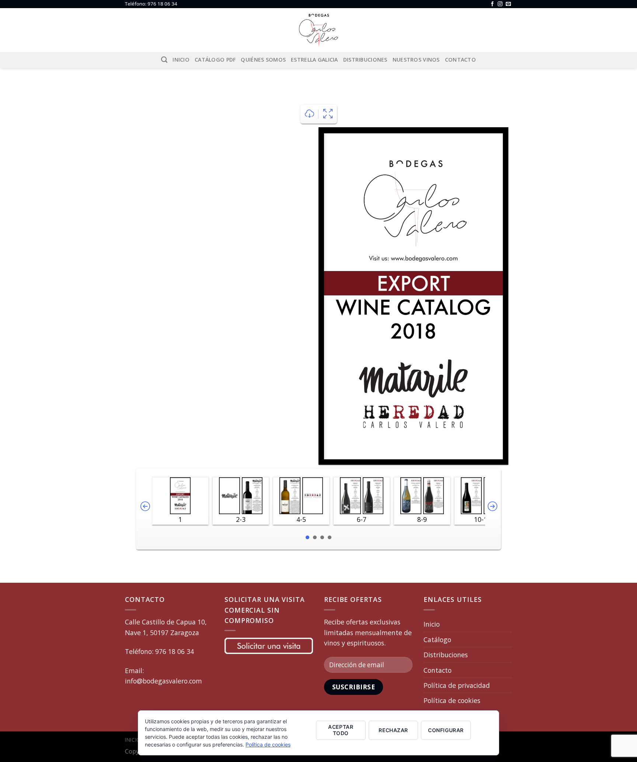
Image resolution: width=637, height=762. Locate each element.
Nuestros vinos (416, 59)
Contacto (460, 59)
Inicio (181, 59)
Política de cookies (452, 700)
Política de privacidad (457, 685)
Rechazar (393, 730)
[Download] (309, 114)
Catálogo (437, 639)
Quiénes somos (263, 59)
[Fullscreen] (328, 114)
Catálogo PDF (215, 59)
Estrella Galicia (314, 59)
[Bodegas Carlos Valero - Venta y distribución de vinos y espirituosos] (318, 30)
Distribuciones (365, 59)
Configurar (445, 730)
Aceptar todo (340, 730)
